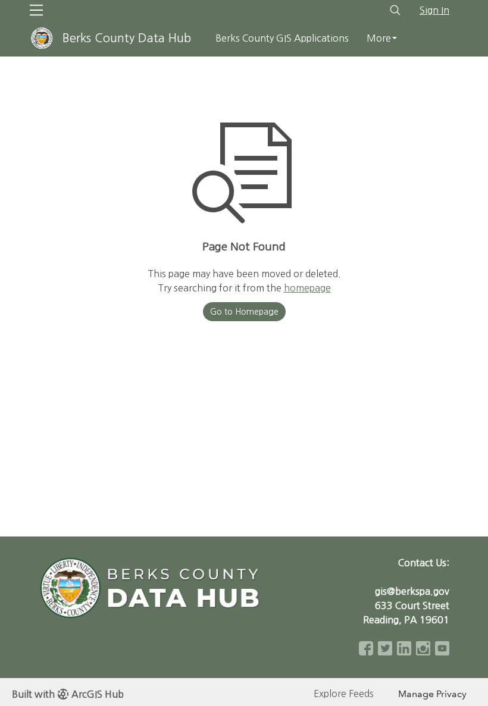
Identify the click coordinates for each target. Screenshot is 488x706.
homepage (307, 288)
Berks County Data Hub (126, 38)
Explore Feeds (344, 693)
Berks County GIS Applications (282, 38)
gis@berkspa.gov (412, 591)
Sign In (434, 10)
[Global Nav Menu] (36, 10)
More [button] (379, 38)
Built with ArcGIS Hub (68, 694)
